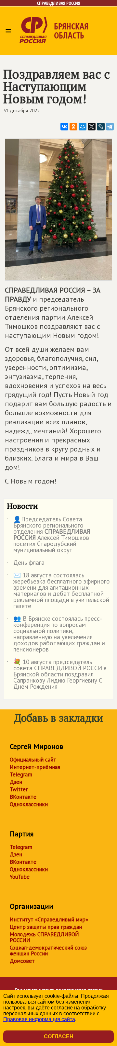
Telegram (21, 774)
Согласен (58, 1036)
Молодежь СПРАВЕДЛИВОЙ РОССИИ (44, 937)
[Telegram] (110, 126)
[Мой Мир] (82, 126)
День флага (26, 564)
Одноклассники (29, 804)
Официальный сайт (33, 759)
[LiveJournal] (101, 126)
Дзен (16, 782)
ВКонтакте (23, 797)
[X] (92, 126)
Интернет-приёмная (35, 767)
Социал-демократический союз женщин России (48, 950)
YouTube (20, 877)
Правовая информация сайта (39, 1019)
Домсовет (22, 961)
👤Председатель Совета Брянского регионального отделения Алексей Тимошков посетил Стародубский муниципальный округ (48, 535)
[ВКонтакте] (64, 126)
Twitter (19, 789)
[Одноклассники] (73, 126)
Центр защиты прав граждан (46, 927)
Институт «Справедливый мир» (49, 919)
